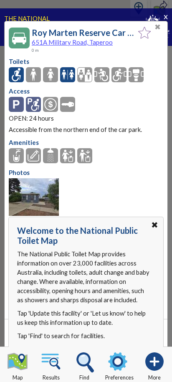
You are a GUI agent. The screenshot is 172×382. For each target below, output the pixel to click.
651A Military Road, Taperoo (72, 42)
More (154, 377)
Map (18, 377)
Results (51, 377)
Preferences (119, 377)
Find (84, 377)
